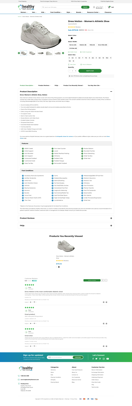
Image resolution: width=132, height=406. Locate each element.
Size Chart (73, 64)
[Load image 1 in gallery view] (23, 53)
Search (85, 7)
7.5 (86, 58)
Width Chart (73, 52)
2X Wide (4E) (73, 48)
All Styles (53, 379)
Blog (73, 382)
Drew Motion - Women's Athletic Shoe (32, 16)
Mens (52, 372)
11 (110, 58)
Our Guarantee (76, 377)
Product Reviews (43, 85)
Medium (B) (83, 45)
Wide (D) (92, 45)
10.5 (107, 58)
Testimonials (95, 387)
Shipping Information (97, 374)
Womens (53, 370)
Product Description (26, 85)
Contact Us (75, 374)
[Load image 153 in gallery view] (57, 53)
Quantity (71, 67)
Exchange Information (98, 372)
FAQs (56, 85)
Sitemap (67, 399)
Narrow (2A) (72, 45)
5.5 (72, 58)
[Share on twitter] (106, 302)
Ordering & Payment (97, 377)
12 (73, 61)
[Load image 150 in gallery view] (32, 53)
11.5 (70, 61)
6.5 (79, 58)
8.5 (93, 58)
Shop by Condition (56, 377)
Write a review (92, 280)
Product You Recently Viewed (72, 85)
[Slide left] (19, 53)
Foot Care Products (77, 370)
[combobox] (65, 7)
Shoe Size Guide (96, 382)
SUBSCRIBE (78, 357)
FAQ (93, 384)
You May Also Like (93, 85)
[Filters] (102, 280)
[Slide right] (63, 53)
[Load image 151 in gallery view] (40, 53)
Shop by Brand (55, 382)
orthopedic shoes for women (64, 136)
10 (103, 58)
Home (19, 16)
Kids (52, 374)
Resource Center (76, 379)
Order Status (95, 379)
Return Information (97, 370)
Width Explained (87, 52)
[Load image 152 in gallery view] (49, 53)
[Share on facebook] (104, 302)
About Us (74, 372)
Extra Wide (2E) (102, 45)
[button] (24, 12)
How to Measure (87, 64)
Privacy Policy (73, 399)
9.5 (99, 58)
